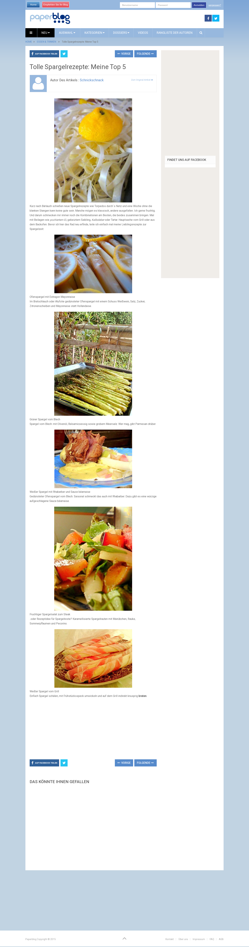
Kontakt (169, 939)
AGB (221, 939)
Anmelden (199, 5)
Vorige (126, 53)
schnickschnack (92, 80)
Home (33, 4)
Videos (143, 32)
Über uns (183, 939)
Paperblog (30, 939)
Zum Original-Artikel (141, 80)
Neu (45, 32)
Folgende (144, 53)
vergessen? (215, 5)
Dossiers (120, 32)
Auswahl (66, 32)
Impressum (199, 939)
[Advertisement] (137, 18)
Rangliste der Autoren (175, 32)
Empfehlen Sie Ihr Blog (55, 4)
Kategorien (93, 32)
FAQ (212, 939)
